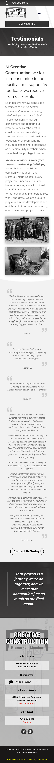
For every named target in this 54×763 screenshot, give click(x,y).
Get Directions (27, 703)
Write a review (23, 682)
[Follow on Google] (30, 731)
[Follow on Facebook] (23, 731)
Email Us (27, 722)
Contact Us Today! (27, 551)
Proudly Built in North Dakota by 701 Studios (27, 759)
